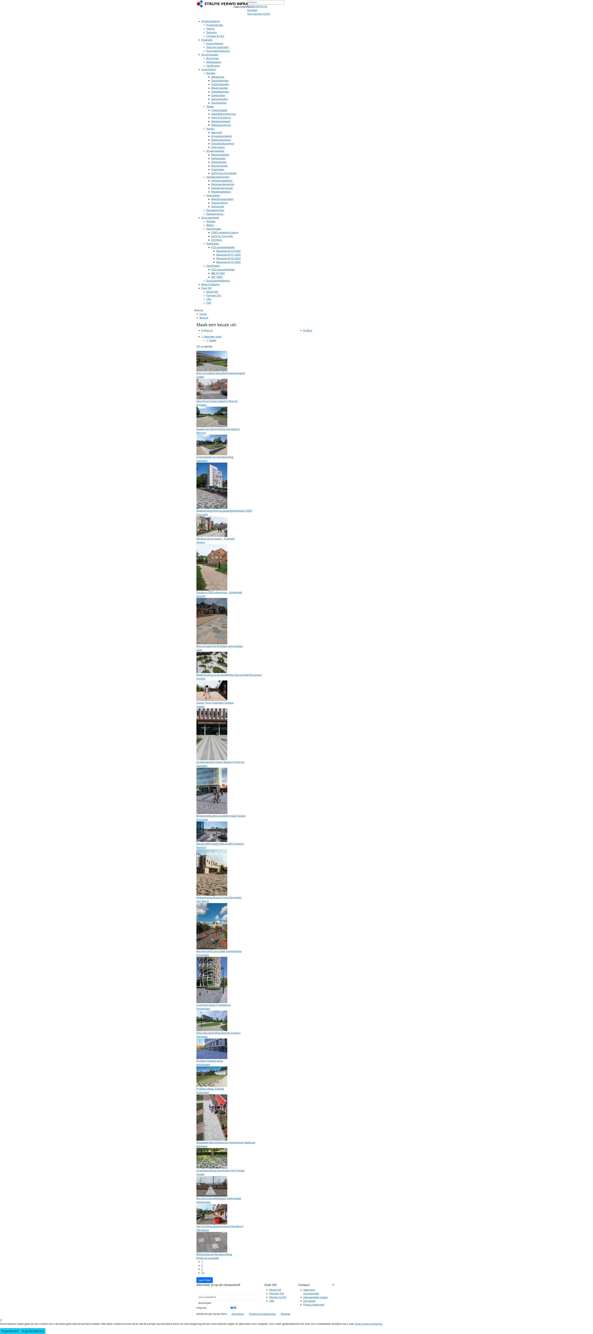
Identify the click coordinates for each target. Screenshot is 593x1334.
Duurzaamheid (210, 217)
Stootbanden (219, 103)
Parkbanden (218, 158)
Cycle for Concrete (222, 236)
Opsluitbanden (220, 80)
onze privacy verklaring (368, 1324)
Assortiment (208, 69)
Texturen (211, 32)
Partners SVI (213, 295)
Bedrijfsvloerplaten (222, 199)
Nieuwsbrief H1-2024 (228, 262)
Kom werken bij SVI (258, 14)
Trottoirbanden (220, 84)
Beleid (209, 225)
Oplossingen (213, 229)
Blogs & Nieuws (210, 284)
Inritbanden (218, 95)
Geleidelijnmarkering (223, 114)
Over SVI (206, 288)
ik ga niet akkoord (32, 1331)
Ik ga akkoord (10, 1331)
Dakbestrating (214, 214)
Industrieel (217, 206)
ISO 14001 (217, 277)
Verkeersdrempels (222, 188)
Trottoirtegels (219, 110)
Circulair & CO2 (215, 36)
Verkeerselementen (217, 177)
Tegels (210, 106)
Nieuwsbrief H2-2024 (228, 258)
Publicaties (212, 243)
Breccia (204, 317)
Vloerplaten (213, 195)
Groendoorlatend (221, 136)
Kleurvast (216, 132)
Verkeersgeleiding (222, 180)
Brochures (212, 58)
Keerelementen (215, 210)
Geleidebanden (220, 91)
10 (202, 1273)
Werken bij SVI (277, 1297)
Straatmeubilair (215, 151)
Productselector (210, 21)
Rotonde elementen (222, 184)
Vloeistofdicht (219, 203)
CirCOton (216, 240)
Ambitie (210, 221)
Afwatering (217, 77)
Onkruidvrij (218, 147)
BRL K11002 (218, 273)
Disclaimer (309, 1301)
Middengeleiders (221, 191)
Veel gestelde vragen (315, 1297)
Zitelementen (219, 162)
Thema (210, 28)
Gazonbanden (219, 99)
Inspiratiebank (214, 43)
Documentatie (209, 54)
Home (203, 314)
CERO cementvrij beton (224, 232)
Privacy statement (313, 1304)
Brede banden (219, 88)
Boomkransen (219, 166)
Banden (210, 73)
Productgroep (214, 25)
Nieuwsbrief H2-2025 (228, 251)
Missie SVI (212, 292)
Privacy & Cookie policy (262, 1314)
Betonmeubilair (220, 154)
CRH (208, 299)
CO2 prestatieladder (223, 247)
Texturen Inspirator (217, 47)
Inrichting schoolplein (224, 173)
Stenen (210, 128)
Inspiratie (206, 40)
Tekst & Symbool (221, 117)
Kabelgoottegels (220, 121)
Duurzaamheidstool (218, 51)
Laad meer (204, 1280)
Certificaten (213, 65)
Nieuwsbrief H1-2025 (228, 254)
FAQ (208, 303)
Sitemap (285, 1314)
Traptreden (217, 169)
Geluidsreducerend (222, 143)
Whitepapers (213, 62)
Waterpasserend (221, 125)
